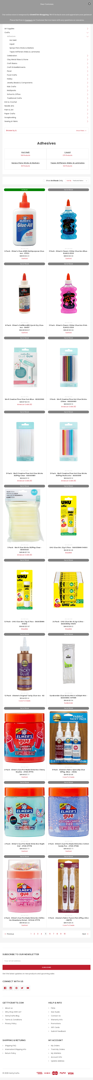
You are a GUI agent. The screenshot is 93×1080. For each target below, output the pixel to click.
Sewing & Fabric (11, 121)
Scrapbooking (10, 117)
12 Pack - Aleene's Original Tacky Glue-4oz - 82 (24, 696)
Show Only (54, 180)
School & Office (13, 94)
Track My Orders (58, 1049)
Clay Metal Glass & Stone (17, 59)
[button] (46, 130)
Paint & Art (8, 110)
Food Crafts (12, 75)
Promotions (56, 1023)
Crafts (7, 32)
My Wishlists (56, 1053)
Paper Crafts (9, 113)
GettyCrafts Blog (12, 1016)
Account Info (56, 1057)
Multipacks (11, 90)
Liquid (12, 44)
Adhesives (11, 36)
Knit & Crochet (10, 102)
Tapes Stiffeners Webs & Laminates (25, 52)
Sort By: (69, 181)
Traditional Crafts (14, 98)
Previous (10, 934)
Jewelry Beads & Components (19, 82)
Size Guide (55, 1012)
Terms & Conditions (13, 1019)
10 (65, 934)
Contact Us (56, 1016)
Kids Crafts (11, 86)
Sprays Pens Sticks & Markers (22, 48)
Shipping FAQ (10, 1045)
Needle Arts (9, 106)
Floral (9, 71)
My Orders (55, 1045)
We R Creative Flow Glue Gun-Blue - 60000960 (24, 399)
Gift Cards (55, 1027)
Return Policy (10, 1053)
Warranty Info (57, 1019)
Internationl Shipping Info (15, 1049)
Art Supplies (9, 28)
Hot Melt (13, 40)
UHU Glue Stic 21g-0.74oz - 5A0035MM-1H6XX (69, 547)
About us (9, 1008)
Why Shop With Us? (13, 1012)
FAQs (53, 1008)
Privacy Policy (10, 1023)
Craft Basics (12, 63)
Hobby (9, 79)
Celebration (12, 55)
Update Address (57, 1061)
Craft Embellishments (16, 67)
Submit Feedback (58, 1031)
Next (84, 934)
